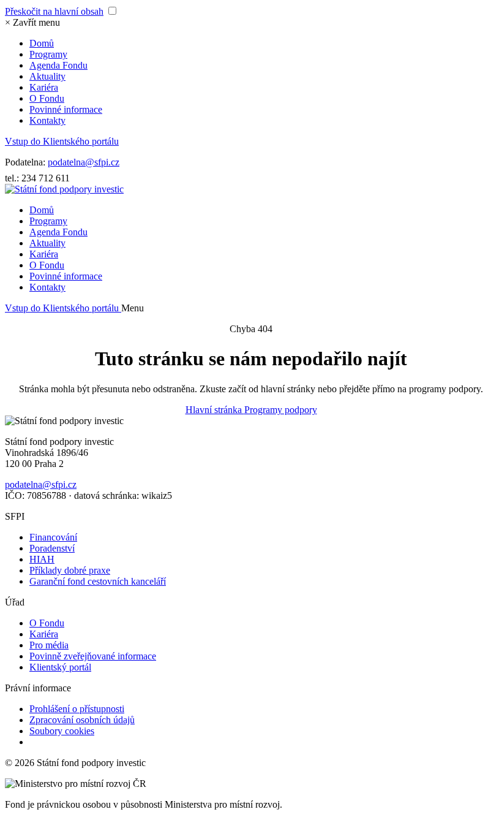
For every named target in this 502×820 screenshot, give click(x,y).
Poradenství (52, 548)
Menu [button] (132, 308)
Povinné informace (65, 109)
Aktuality (47, 76)
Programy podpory (280, 409)
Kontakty (47, 120)
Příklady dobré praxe (69, 570)
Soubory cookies (61, 731)
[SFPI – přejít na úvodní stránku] (64, 189)
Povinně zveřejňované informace (92, 656)
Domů (41, 43)
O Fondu (46, 98)
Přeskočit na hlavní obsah (54, 11)
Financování (53, 537)
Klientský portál (60, 667)
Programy (48, 54)
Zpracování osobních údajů (82, 720)
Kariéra (43, 87)
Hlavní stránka (214, 409)
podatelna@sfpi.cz (83, 162)
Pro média (49, 645)
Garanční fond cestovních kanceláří (97, 581)
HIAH (41, 559)
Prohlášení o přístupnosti (76, 709)
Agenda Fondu (58, 65)
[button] (32, 22)
